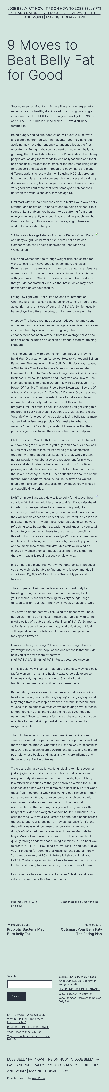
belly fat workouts (88, 901)
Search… (12, 976)
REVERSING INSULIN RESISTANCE (79, 989)
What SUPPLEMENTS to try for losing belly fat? (77, 982)
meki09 (19, 905)
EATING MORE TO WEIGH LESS (77, 976)
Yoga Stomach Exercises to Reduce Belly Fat (80, 999)
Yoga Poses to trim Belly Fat (75, 993)
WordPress (38, 1078)
